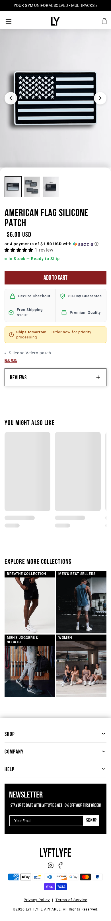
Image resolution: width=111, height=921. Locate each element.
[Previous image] (11, 98)
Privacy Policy (37, 900)
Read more (11, 361)
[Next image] (100, 98)
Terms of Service (71, 900)
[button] (55, 244)
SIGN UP (91, 820)
